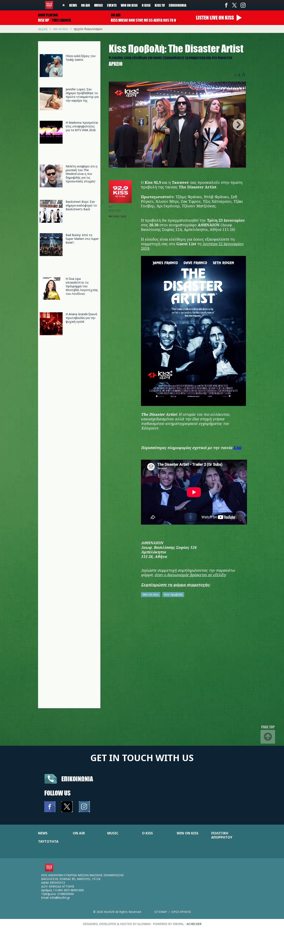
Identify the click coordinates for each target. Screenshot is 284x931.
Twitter (234, 5)
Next (238, 124)
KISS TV (160, 5)
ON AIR (79, 833)
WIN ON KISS (187, 833)
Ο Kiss (146, 5)
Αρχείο (115, 64)
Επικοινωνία (177, 5)
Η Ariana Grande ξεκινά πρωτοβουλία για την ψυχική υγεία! (81, 318)
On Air (85, 5)
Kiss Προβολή (173, 594)
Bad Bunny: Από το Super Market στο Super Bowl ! (82, 238)
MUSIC (112, 833)
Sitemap (160, 912)
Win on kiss (129, 5)
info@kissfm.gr (60, 898)
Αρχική (42, 29)
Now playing (48, 15)
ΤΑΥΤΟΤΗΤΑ (48, 841)
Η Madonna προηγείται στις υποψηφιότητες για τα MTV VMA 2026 (82, 126)
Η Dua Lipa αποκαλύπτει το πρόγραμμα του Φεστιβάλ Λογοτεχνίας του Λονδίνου (82, 286)
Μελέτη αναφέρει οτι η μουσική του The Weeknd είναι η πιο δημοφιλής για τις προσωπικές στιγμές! (81, 173)
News (73, 5)
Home (63, 5)
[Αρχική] (49, 5)
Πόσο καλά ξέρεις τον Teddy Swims (81, 58)
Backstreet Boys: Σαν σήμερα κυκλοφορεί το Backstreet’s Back (81, 205)
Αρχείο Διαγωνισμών (88, 29)
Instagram (243, 5)
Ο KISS (147, 833)
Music (98, 5)
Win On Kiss (151, 594)
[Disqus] (177, 655)
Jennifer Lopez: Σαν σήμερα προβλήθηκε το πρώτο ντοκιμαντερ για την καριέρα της (82, 94)
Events (112, 5)
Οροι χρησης (181, 912)
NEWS (42, 833)
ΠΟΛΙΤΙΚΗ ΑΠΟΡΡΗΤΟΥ (221, 835)
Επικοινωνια (77, 779)
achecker (194, 924)
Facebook (226, 5)
